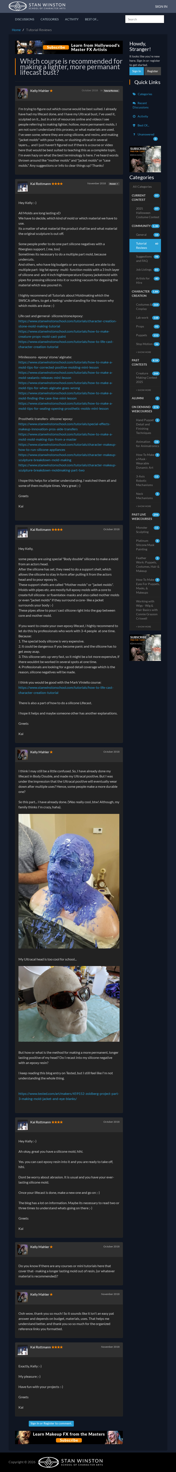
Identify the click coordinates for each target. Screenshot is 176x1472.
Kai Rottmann (40, 184)
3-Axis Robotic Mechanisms (147, 480)
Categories (50, 19)
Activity (72, 19)
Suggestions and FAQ (147, 259)
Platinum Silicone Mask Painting (147, 545)
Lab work (147, 317)
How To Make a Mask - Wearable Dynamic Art (147, 461)
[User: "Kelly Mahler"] (23, 93)
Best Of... (91, 19)
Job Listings (147, 269)
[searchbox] (144, 19)
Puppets (147, 335)
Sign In (161, 6)
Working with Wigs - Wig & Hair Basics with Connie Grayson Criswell (147, 609)
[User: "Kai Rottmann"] (23, 186)
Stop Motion (147, 344)
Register (49, 1423)
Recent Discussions (141, 105)
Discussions (24, 19)
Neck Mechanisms (147, 496)
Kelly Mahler (39, 91)
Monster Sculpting (147, 530)
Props (147, 326)
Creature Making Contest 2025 (147, 377)
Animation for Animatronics (147, 444)
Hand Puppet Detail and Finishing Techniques (147, 426)
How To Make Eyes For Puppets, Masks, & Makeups (148, 586)
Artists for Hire (147, 280)
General (147, 234)
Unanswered (146, 136)
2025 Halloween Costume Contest (147, 213)
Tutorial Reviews (111, 90)
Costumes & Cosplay (147, 307)
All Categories (142, 186)
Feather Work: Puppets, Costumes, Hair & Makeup (147, 564)
